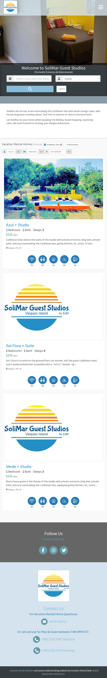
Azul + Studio (17, 225)
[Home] (10, 7)
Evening (58, 650)
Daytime (58, 639)
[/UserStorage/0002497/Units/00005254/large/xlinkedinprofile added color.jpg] (53, 307)
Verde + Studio (18, 466)
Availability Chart (53, 144)
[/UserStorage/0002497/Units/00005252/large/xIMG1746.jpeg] (53, 189)
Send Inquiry (57, 621)
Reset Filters (73, 144)
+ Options (61, 89)
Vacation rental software (22, 670)
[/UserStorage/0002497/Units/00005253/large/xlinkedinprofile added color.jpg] (53, 428)
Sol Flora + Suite (20, 345)
